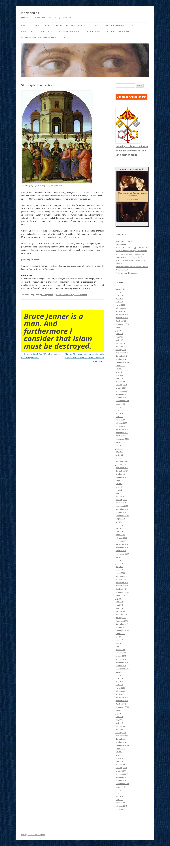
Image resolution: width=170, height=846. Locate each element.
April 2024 (119, 378)
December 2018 (122, 582)
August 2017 (120, 633)
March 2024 (120, 381)
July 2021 (119, 483)
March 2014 (120, 764)
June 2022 (119, 448)
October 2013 (121, 780)
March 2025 (120, 343)
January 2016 (121, 694)
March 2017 (120, 649)
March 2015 (120, 726)
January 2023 (121, 426)
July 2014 (119, 752)
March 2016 (120, 688)
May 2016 (119, 681)
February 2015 (121, 729)
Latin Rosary (26, 31)
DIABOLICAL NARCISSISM (114, 25)
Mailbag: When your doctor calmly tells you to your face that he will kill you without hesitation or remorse (84, 358)
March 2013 (120, 803)
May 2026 (119, 298)
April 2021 (119, 493)
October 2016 (121, 665)
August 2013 (120, 787)
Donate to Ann (93, 31)
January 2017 (121, 656)
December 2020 (122, 506)
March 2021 (120, 496)
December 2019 (122, 544)
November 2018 (122, 586)
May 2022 (119, 452)
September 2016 (122, 669)
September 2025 (122, 324)
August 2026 (120, 289)
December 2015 (122, 697)
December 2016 (122, 659)
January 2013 (121, 809)
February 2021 (121, 499)
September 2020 (122, 515)
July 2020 (119, 522)
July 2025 (119, 330)
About (47, 25)
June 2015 (119, 716)
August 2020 (120, 519)
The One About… (45, 31)
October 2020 (121, 512)
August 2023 (120, 404)
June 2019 (119, 563)
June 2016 (119, 678)
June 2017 (119, 640)
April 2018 (119, 608)
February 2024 (121, 385)
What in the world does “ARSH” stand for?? (39, 37)
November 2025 (122, 317)
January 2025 (121, 349)
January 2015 (121, 732)
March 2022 (120, 458)
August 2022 (120, 442)
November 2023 (122, 394)
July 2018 (119, 598)
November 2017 (122, 624)
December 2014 (122, 736)
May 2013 (119, 796)
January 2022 (121, 464)
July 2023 (119, 407)
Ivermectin (67, 37)
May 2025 (119, 337)
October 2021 (121, 474)
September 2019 (122, 554)
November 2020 (122, 509)
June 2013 (119, 793)
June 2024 (119, 372)
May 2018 (119, 605)
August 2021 (120, 480)
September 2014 (122, 745)
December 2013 (122, 774)
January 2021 (121, 503)
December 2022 (122, 429)
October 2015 (121, 704)
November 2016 (122, 662)
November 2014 (122, 739)
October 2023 (121, 397)
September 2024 (122, 362)
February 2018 (121, 614)
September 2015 (122, 707)
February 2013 (121, 806)
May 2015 (119, 720)
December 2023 (122, 391)
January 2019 (121, 579)
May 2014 (119, 758)
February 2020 (121, 538)
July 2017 (119, 637)
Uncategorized (47, 294)
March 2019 (120, 573)
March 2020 (120, 535)
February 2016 (121, 691)
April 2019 (119, 570)
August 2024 (120, 365)
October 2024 (121, 359)
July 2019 (119, 560)
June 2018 (119, 602)
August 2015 (120, 710)
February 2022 (121, 461)
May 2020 (119, 528)
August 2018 (120, 595)
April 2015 (119, 723)
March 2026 (120, 305)
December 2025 (122, 314)
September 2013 (122, 783)
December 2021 (122, 467)
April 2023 (119, 416)
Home (23, 25)
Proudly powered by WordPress (33, 835)
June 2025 (119, 333)
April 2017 (119, 646)
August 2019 (120, 557)
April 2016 (119, 685)
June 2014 (119, 755)
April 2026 (119, 302)
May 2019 (119, 566)
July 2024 (119, 369)
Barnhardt (30, 12)
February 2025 (121, 346)
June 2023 (119, 410)
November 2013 (122, 777)
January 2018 (121, 617)
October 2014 (121, 742)
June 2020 (119, 525)
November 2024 (122, 356)
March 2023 (120, 420)
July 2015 (119, 713)
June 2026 (119, 295)
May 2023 (119, 413)
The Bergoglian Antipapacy (69, 31)
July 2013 (119, 790)
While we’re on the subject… (127, 273)
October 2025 (121, 321)
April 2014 (119, 761)
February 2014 (121, 767)
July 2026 (119, 292)
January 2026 (121, 311)
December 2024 (122, 353)
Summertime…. (122, 244)
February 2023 (121, 423)
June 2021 (119, 487)
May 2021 (119, 490)
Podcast (35, 25)
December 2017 (122, 621)
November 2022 (122, 432)
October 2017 (121, 627)
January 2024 (121, 388)
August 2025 (120, 327)
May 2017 (119, 643)
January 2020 (121, 541)
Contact (96, 25)
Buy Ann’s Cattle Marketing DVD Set (71, 25)
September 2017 (122, 630)
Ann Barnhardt (81, 294)
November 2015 (122, 700)
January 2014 (121, 771)
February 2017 (121, 653)
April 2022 (119, 455)
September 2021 (122, 477)
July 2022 (119, 445)
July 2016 (119, 675)
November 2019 (122, 547)
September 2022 (122, 439)
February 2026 (121, 308)
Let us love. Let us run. (124, 241)
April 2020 (119, 531)
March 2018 (120, 611)
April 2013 (119, 799)
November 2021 (122, 471)
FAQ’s (132, 25)
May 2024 (119, 375)
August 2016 (120, 672)
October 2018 (121, 589)
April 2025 (119, 340)
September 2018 (122, 592)
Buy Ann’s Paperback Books (117, 31)
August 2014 (120, 748)
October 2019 (121, 550)
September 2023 (122, 400)
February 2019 (121, 576)
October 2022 (121, 436)
